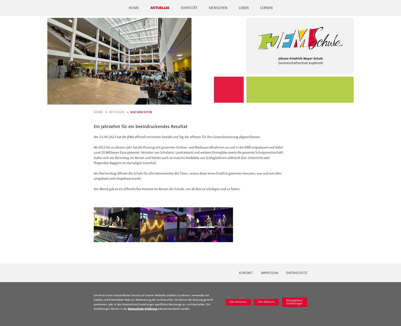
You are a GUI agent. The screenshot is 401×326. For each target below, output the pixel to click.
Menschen (218, 8)
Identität (189, 8)
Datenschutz (296, 273)
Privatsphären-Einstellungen (294, 302)
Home (134, 8)
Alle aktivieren (238, 301)
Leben (244, 8)
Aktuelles (159, 8)
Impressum (269, 273)
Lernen (266, 8)
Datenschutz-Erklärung (142, 308)
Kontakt (246, 273)
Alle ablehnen (266, 301)
